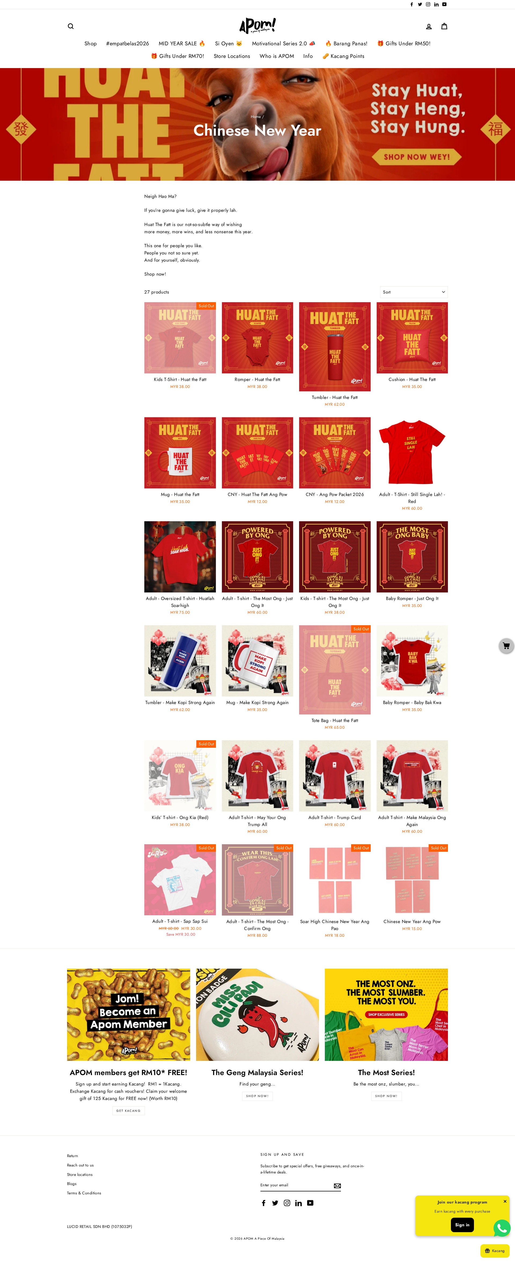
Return (72, 1155)
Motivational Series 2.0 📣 (284, 43)
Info (308, 56)
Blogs (71, 1183)
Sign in (462, 1225)
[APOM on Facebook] (263, 1202)
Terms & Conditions (84, 1193)
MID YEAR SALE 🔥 (182, 43)
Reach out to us (80, 1165)
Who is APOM (277, 56)
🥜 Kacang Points (343, 56)
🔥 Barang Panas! (346, 43)
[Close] (505, 1202)
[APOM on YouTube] (310, 1202)
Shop (90, 43)
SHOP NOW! (257, 1096)
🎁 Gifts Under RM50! (404, 43)
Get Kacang (128, 1111)
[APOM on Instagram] (287, 1202)
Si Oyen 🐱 (229, 43)
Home (256, 116)
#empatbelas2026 (127, 43)
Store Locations (232, 56)
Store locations (80, 1174)
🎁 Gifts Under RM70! (177, 56)
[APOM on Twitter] (275, 1202)
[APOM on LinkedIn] (298, 1202)
